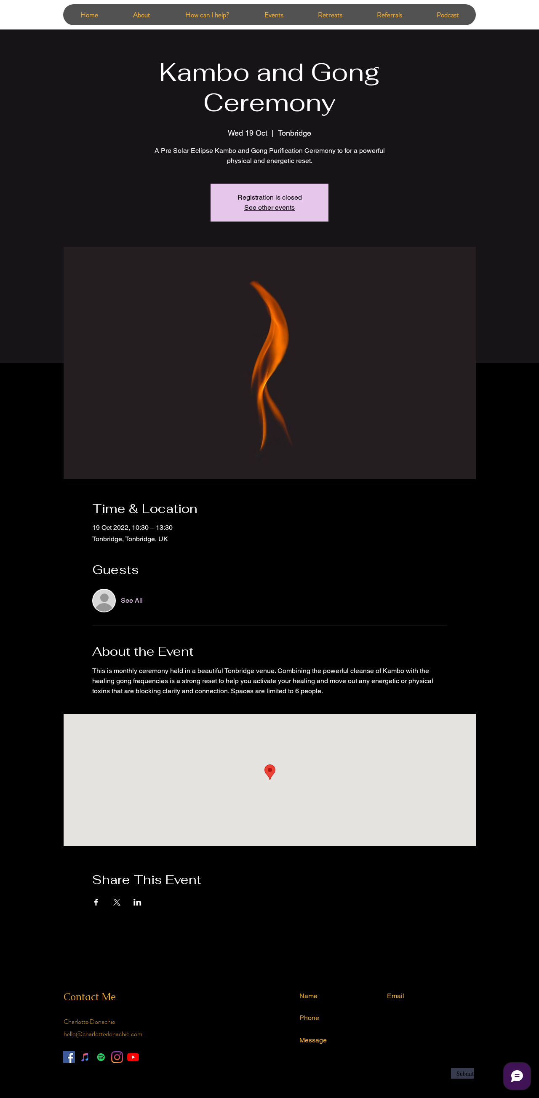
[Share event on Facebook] (96, 902)
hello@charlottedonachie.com (103, 1034)
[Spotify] (101, 1057)
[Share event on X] (117, 902)
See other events (269, 207)
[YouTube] (133, 1057)
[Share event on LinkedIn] (137, 902)
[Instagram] (117, 1057)
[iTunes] (85, 1057)
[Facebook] (69, 1057)
